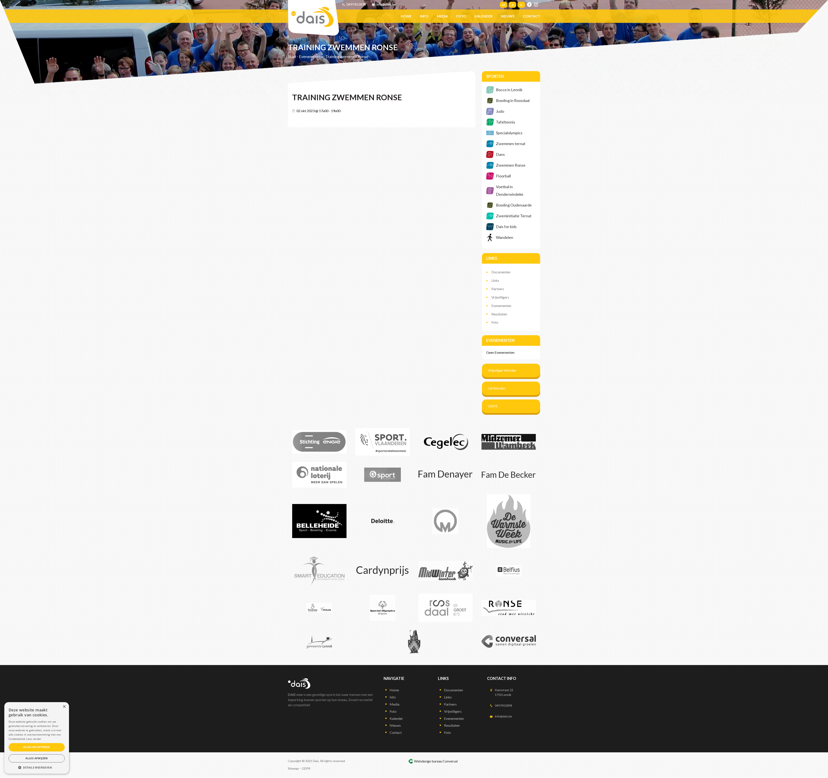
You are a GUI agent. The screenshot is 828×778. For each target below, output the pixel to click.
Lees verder (33, 739)
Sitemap (293, 768)
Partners (497, 289)
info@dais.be (386, 4)
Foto (494, 322)
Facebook (529, 4)
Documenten (500, 272)
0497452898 (356, 4)
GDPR (492, 406)
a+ (504, 4)
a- (521, 4)
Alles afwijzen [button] (36, 758)
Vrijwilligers (500, 297)
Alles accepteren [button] (36, 747)
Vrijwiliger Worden (502, 370)
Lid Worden (496, 388)
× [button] (64, 706)
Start (292, 56)
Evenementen (311, 56)
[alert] (36, 738)
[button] (37, 767)
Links (495, 280)
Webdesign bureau (428, 761)
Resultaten (499, 314)
